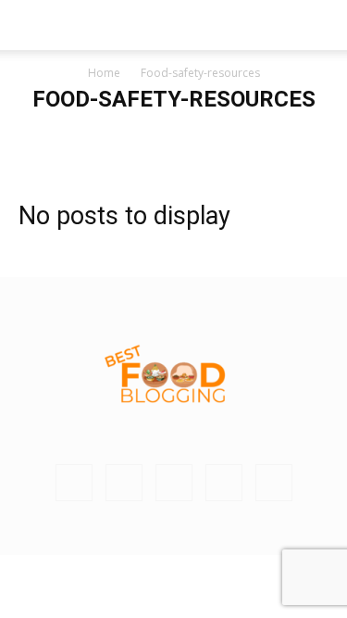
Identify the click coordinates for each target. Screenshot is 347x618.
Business (181, 137)
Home (104, 73)
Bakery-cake (69, 137)
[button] (31, 25)
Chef (233, 137)
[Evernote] (74, 482)
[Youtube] (273, 482)
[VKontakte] (223, 482)
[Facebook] (124, 482)
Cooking (284, 137)
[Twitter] (173, 482)
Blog (130, 137)
